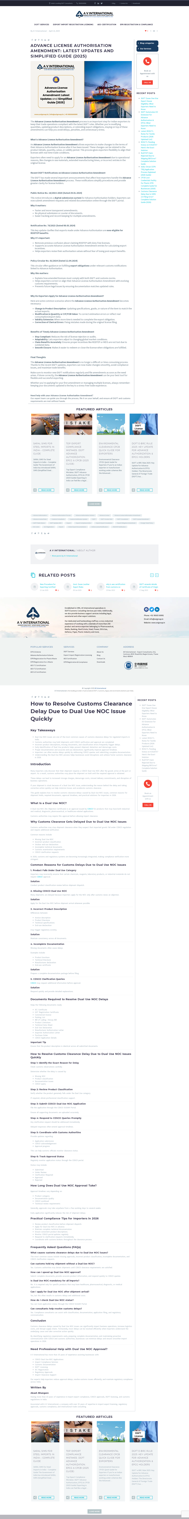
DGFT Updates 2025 (55, 523)
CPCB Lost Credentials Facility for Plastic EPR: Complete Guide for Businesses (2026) (149, 183)
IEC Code (36, 527)
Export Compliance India (83, 523)
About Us (100, 652)
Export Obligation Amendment (126, 523)
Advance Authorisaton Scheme (42, 655)
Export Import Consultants (104, 523)
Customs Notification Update (78, 519)
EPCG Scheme (36, 652)
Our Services (145, 48)
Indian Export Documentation (77, 527)
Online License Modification (100, 527)
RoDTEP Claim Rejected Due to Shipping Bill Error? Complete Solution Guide (148, 158)
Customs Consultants (58, 519)
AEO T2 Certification (38, 669)
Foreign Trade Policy (147, 523)
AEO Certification (106, 25)
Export (69, 523)
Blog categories (147, 43)
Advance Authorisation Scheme (85, 515)
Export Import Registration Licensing (78, 655)
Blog (113, 3)
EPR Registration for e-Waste (42, 662)
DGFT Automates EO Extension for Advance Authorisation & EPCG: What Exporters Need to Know (149, 120)
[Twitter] (101, 3)
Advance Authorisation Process (61, 515)
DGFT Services (69, 651)
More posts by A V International (65, 556)
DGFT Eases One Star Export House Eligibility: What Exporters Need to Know (149, 103)
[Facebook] (95, 3)
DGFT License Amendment (141, 519)
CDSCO (86, 752)
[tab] (147, 43)
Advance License (104, 515)
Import (61, 527)
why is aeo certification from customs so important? (115, 587)
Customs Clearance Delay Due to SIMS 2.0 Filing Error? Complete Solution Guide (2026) (149, 196)
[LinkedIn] (98, 3)
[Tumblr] (42, 40)
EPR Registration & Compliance (136, 25)
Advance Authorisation (40, 515)
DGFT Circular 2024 (106, 519)
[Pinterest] (39, 40)
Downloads (136, 3)
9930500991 (82, 3)
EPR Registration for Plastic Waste (44, 658)
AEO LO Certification (38, 672)
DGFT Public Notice (39, 523)
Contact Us (124, 3)
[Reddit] (48, 40)
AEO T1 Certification (38, 665)
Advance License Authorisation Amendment (127, 515)
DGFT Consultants (122, 519)
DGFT (94, 519)
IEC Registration (49, 527)
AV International (100, 688)
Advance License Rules (39, 519)
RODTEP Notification (119, 527)
